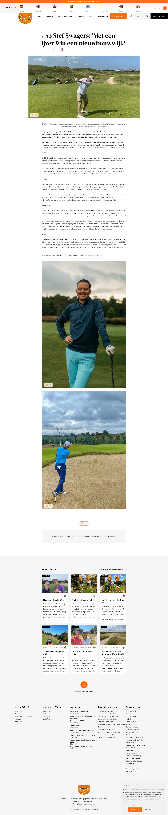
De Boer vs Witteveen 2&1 (82, 653)
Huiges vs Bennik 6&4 (53, 600)
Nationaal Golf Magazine (134, 740)
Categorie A (47, 711)
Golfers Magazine (132, 727)
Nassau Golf (130, 743)
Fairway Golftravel (132, 753)
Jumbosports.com (132, 714)
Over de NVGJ (103, 16)
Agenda (81, 16)
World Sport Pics (131, 732)
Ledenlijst (18, 722)
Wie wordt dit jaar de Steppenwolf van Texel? (113, 653)
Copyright (91, 804)
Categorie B (47, 714)
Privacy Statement (79, 804)
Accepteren (134, 809)
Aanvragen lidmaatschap (24, 716)
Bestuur (18, 714)
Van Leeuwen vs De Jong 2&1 (113, 601)
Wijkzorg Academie (133, 729)
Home (39, 16)
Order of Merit (118, 16)
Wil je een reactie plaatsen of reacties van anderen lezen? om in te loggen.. (84, 536)
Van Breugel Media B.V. (134, 758)
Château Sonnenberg (133, 756)
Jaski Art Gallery (131, 748)
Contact (18, 719)
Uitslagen (49, 16)
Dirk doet (129, 766)
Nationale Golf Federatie (134, 737)
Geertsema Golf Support (134, 761)
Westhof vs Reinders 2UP (106, 729)
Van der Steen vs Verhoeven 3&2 (109, 732)
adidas (128, 724)
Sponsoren (47, 716)
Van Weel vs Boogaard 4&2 (53, 653)
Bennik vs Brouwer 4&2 (106, 735)
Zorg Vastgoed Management (136, 769)
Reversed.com (131, 711)
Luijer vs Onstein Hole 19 (83, 600)
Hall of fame (47, 719)
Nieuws (91, 16)
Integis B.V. (130, 750)
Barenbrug (130, 764)
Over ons (18, 711)
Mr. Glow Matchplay (66, 16)
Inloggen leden (159, 16)
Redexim (129, 719)
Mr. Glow (129, 771)
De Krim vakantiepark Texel (135, 745)
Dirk (96, 809)
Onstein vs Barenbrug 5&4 (107, 737)
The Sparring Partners (133, 735)
